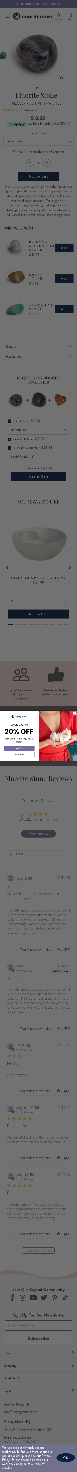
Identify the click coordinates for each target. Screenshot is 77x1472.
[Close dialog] (74, 713)
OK (65, 1457)
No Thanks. (19, 754)
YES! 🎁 (19, 748)
